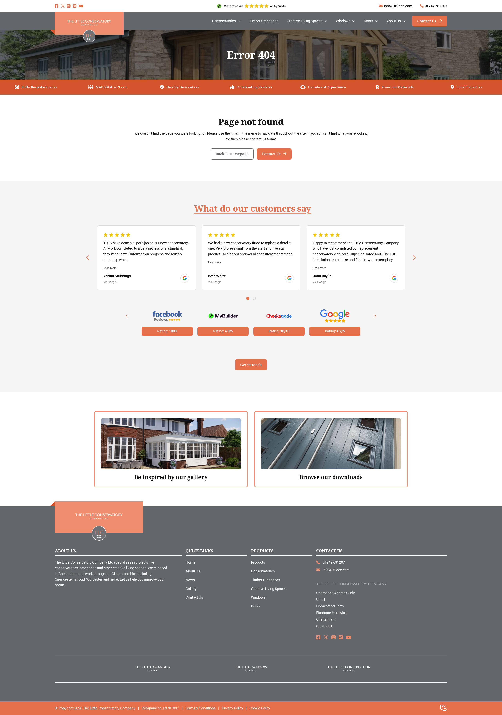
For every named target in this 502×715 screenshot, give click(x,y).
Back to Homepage (232, 153)
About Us (193, 571)
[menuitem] (226, 21)
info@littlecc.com (398, 6)
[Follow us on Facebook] (56, 6)
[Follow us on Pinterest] (74, 6)
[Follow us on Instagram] (69, 6)
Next (414, 258)
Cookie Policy (259, 708)
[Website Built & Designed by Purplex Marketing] (443, 708)
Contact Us (426, 21)
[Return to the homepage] (89, 23)
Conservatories (263, 571)
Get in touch (251, 364)
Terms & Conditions (200, 708)
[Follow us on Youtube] (81, 6)
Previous (88, 258)
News (190, 580)
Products (258, 562)
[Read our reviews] (185, 278)
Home (190, 562)
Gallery (191, 589)
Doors (255, 606)
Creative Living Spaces (268, 589)
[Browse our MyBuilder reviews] (251, 6)
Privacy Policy (232, 708)
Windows (258, 597)
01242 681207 (436, 6)
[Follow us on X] (63, 6)
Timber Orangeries (265, 580)
